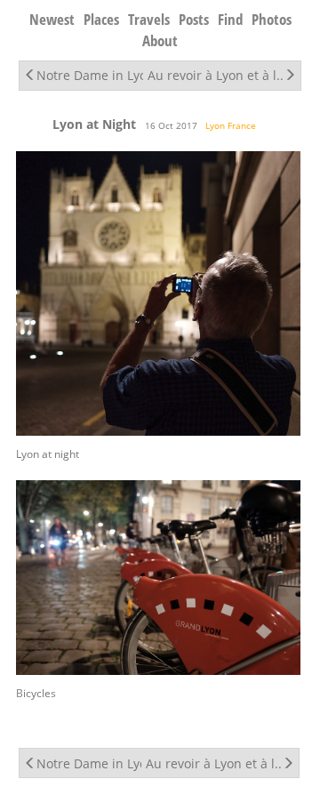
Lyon (215, 125)
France (242, 125)
